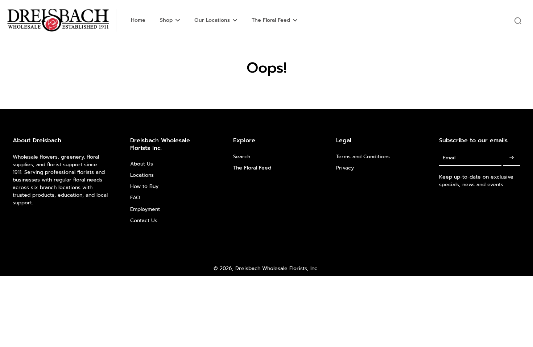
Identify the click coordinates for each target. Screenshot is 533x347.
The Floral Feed (252, 167)
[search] (518, 20)
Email (449, 157)
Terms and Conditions (363, 156)
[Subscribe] (511, 158)
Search (241, 156)
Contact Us (143, 220)
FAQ (135, 197)
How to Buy (144, 186)
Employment (145, 209)
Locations (142, 175)
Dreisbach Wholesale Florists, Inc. (276, 268)
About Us (141, 163)
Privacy (345, 167)
